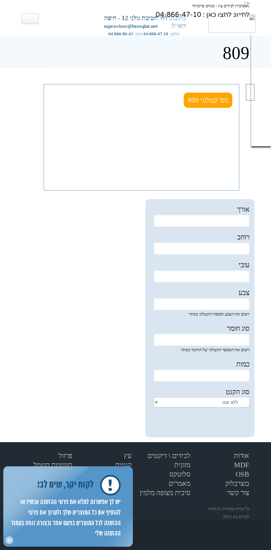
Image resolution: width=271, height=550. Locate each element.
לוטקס (178, 474)
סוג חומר (238, 328)
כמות (243, 364)
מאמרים (179, 483)
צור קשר (238, 493)
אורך (243, 209)
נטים (121, 465)
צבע (244, 293)
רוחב (243, 237)
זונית (180, 465)
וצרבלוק (235, 483)
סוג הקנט (238, 392)
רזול (63, 456)
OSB (242, 474)
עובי (244, 265)
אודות (241, 456)
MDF (241, 465)
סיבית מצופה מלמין (165, 493)
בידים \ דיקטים (167, 456)
